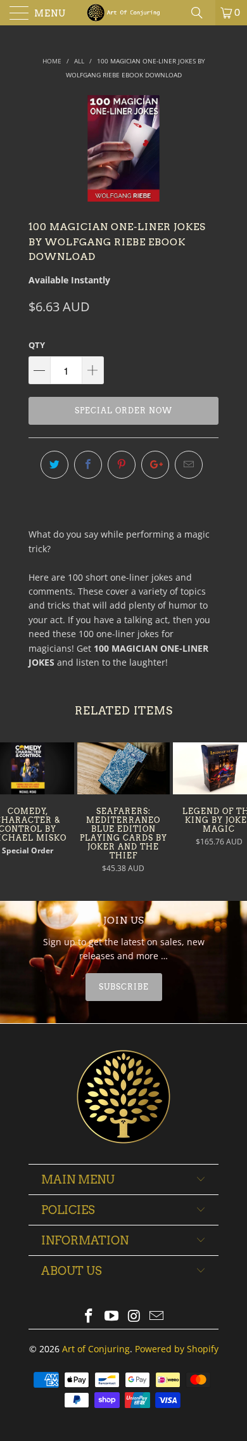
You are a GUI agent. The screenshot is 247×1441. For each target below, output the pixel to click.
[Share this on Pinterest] (122, 465)
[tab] (123, 987)
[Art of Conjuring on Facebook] (89, 1316)
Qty (36, 345)
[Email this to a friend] (189, 465)
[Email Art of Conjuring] (157, 1316)
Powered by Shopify (176, 1349)
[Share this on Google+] (155, 465)
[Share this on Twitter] (54, 465)
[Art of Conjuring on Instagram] (134, 1316)
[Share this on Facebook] (88, 465)
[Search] (201, 12)
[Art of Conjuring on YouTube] (111, 1316)
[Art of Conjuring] (124, 12)
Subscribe (124, 987)
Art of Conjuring (96, 1349)
